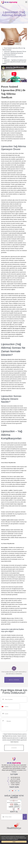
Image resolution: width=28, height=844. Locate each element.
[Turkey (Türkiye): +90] (2, 706)
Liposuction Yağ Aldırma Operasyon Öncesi (15, 51)
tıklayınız (16, 839)
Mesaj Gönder (14, 679)
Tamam (14, 841)
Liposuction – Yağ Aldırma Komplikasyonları (15, 60)
